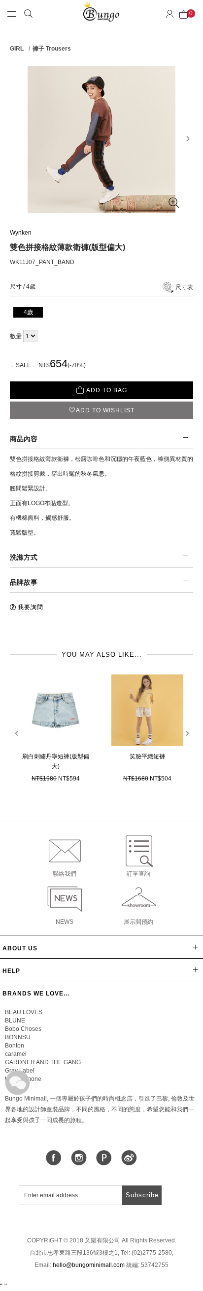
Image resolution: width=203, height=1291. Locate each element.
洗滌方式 (23, 557)
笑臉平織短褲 (147, 756)
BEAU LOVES (23, 1012)
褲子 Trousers (52, 48)
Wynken (21, 232)
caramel (16, 1053)
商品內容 (23, 439)
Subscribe (142, 1195)
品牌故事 (23, 582)
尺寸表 (184, 287)
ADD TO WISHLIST (105, 410)
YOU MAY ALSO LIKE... (102, 654)
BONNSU (18, 1037)
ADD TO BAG (106, 390)
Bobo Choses (23, 1028)
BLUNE (15, 1020)
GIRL (17, 48)
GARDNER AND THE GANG (43, 1062)
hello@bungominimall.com (89, 1265)
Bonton (14, 1045)
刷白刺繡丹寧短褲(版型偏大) (55, 761)
